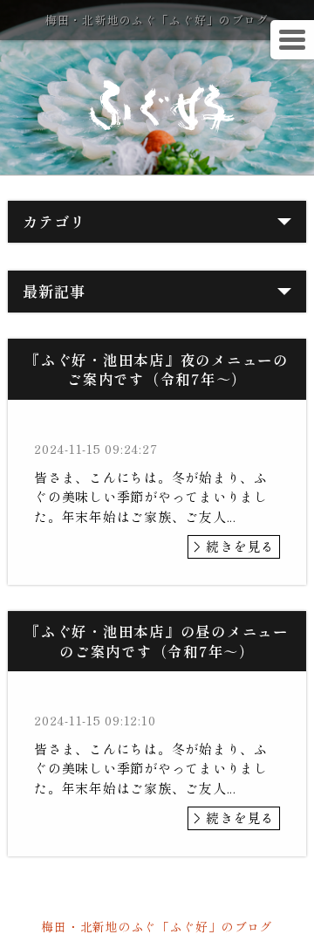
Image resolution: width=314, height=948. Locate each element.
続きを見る (240, 546)
